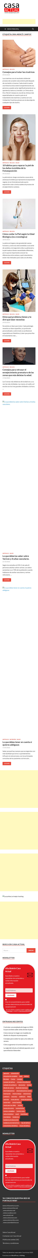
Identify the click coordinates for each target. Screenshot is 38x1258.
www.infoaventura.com (11, 1206)
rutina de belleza (8, 1114)
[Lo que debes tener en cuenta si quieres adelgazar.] (19, 662)
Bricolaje (6, 1079)
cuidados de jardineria (10, 1085)
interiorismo (27, 1094)
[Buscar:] (19, 950)
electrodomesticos (9, 1091)
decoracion (22, 1085)
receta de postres (26, 1099)
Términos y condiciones (11, 1243)
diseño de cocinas (9, 1088)
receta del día (15, 1099)
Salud (17, 162)
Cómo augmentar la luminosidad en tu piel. (18, 1044)
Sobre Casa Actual (9, 1232)
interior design (17, 1094)
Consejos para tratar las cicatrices (19, 72)
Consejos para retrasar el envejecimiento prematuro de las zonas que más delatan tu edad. (18, 372)
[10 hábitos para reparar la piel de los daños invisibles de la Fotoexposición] (19, 137)
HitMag (22, 1255)
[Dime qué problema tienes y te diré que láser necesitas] (19, 290)
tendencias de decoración (11, 1120)
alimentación (15, 1073)
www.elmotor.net (9, 1210)
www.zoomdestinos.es (11, 1222)
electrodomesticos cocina (24, 1091)
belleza (26, 1076)
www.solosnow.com (10, 1218)
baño (20, 1076)
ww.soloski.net (8, 1215)
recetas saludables (9, 1111)
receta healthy (16, 1102)
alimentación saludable (10, 1076)
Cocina (13, 1079)
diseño (29, 1085)
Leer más (6, 107)
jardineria (6, 1096)
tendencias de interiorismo (11, 1123)
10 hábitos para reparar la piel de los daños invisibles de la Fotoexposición (18, 168)
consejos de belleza (9, 1082)
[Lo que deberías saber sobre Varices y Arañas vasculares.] (19, 476)
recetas (20, 1105)
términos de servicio (25, 1011)
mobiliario (22, 1096)
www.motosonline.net (10, 1208)
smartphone (7, 1117)
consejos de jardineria (23, 1082)
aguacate (6, 1073)
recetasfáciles (20, 1108)
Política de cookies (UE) (11, 1239)
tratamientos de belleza (11, 1126)
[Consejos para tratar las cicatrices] (19, 53)
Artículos (6, 69)
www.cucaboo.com (9, 1213)
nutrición (6, 1099)
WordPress (14, 1255)
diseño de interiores (22, 1088)
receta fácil (7, 1102)
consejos (19, 1079)
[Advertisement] (20, 21)
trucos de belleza (25, 1126)
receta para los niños (10, 1105)
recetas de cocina (9, 1108)
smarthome (24, 1114)
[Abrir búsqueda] (32, 29)
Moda (29, 1096)
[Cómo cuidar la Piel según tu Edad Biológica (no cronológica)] (19, 214)
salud (17, 1114)
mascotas (14, 1096)
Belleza (12, 69)
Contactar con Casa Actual (12, 1236)
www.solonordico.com (11, 1220)
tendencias (16, 1117)
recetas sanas (21, 1111)
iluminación (7, 1094)
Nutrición (13, 739)
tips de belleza (25, 1123)
